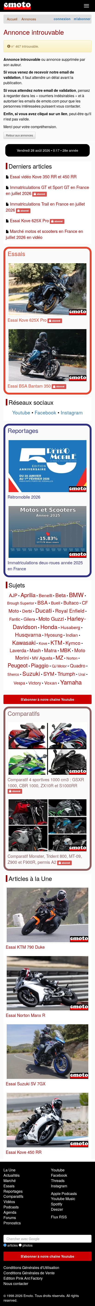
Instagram (72, 412)
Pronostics (12, 1223)
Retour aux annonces (19, 135)
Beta (60, 595)
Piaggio (40, 665)
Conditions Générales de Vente (29, 1272)
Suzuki (31, 673)
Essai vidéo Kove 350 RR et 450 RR (43, 176)
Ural (81, 674)
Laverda (18, 650)
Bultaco (71, 602)
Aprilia (28, 595)
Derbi (27, 611)
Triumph (66, 673)
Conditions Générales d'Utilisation (31, 1267)
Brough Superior (20, 603)
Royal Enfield (69, 610)
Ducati (43, 610)
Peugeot (18, 665)
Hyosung (53, 634)
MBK (65, 650)
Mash (35, 650)
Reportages (23, 430)
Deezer (57, 1209)
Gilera (29, 619)
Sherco (13, 674)
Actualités (11, 1175)
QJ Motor (59, 666)
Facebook (45, 412)
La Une (9, 1170)
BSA (42, 602)
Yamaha (71, 682)
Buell (55, 603)
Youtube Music (63, 1198)
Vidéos (9, 1201)
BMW (76, 594)
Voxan (50, 682)
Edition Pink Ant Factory (23, 1278)
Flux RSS (59, 1217)
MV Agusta (42, 658)
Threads (58, 1180)
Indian (72, 635)
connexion (62, 18)
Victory (34, 683)
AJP (13, 595)
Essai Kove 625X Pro (29, 220)
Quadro (77, 665)
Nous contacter (15, 1283)
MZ (59, 657)
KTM (56, 642)
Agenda (9, 1212)
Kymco (72, 642)
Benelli (45, 595)
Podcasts (11, 1207)
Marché (9, 1180)
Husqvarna (28, 634)
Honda (48, 626)
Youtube (21, 412)
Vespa (19, 683)
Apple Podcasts (64, 1193)
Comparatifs (24, 713)
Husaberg (70, 627)
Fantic (14, 619)
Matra (50, 650)
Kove (43, 643)
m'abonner (82, 18)
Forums (9, 1217)
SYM (48, 673)
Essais (16, 253)
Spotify (56, 1204)
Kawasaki (24, 642)
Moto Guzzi (51, 618)
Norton (71, 658)
